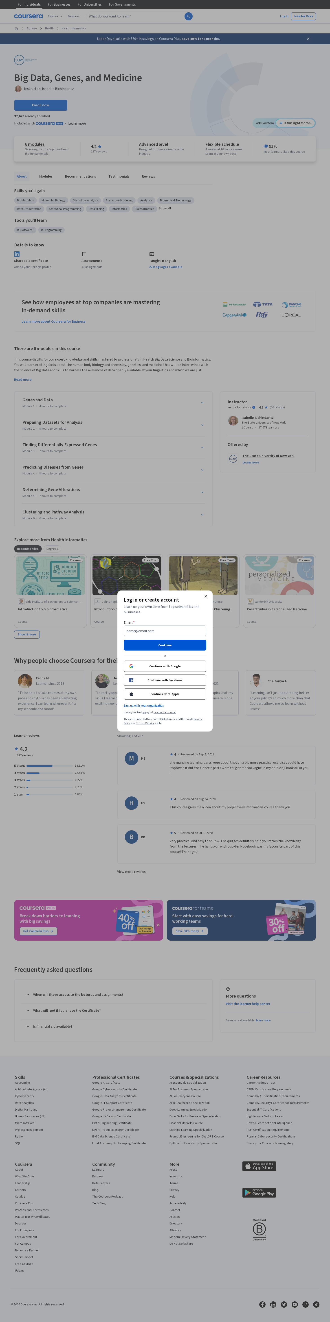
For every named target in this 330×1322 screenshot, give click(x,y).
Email (129, 622)
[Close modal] (206, 596)
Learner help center (165, 712)
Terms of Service (145, 723)
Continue (165, 645)
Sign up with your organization (144, 705)
